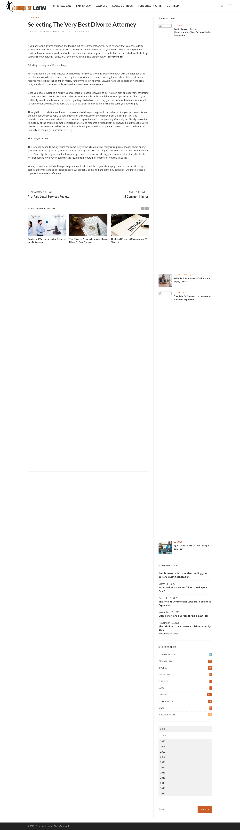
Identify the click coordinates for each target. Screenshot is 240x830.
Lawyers (101, 6)
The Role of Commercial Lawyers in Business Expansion (185, 603)
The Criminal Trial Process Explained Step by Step (185, 628)
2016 (162, 788)
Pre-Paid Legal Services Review (48, 196)
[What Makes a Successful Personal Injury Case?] (165, 279)
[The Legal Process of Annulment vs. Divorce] (130, 225)
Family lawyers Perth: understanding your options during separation (193, 32)
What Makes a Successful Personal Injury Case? (183, 589)
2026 (162, 728)
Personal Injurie (150, 6)
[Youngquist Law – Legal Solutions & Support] (26, 5)
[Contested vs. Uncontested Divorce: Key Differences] (47, 225)
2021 (162, 762)
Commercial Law (185, 654)
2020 (162, 767)
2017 (162, 783)
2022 (162, 756)
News (185, 708)
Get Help (173, 6)
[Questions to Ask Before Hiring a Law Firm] (165, 547)
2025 (162, 741)
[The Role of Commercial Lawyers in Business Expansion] (165, 413)
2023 (162, 751)
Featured (182, 293)
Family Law (83, 6)
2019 (162, 772)
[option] (47, 229)
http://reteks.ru (113, 56)
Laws (179, 25)
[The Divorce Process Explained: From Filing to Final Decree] (88, 225)
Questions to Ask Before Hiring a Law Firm (183, 615)
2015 (162, 793)
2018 (162, 777)
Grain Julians (50, 31)
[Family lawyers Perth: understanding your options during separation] (165, 146)
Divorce (35, 18)
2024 (162, 746)
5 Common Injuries (136, 196)
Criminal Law (62, 6)
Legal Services (122, 6)
